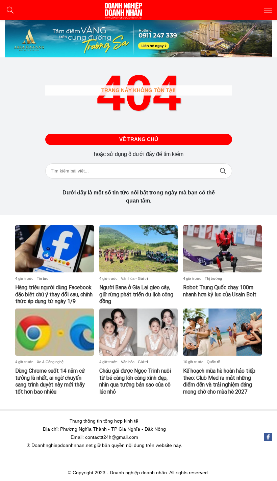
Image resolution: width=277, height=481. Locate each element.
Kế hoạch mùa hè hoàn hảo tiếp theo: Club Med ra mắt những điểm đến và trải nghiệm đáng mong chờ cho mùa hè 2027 (219, 381)
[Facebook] (268, 437)
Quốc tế (213, 362)
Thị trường (213, 278)
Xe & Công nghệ (50, 362)
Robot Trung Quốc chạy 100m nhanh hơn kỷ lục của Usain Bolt (219, 291)
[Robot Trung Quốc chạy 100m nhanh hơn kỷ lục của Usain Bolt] (222, 248)
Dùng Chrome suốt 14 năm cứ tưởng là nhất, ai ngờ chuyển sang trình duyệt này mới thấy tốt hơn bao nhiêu (50, 381)
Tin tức (42, 278)
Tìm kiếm (223, 171)
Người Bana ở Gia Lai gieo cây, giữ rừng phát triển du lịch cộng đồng (136, 294)
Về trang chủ (138, 139)
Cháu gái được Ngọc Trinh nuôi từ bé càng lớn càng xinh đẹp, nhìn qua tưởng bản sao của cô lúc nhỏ (135, 381)
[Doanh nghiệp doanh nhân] (138, 10)
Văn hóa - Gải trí (134, 278)
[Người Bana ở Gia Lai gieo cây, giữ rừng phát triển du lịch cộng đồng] (138, 248)
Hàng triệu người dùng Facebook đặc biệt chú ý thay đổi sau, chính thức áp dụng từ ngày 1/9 (54, 294)
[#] (138, 38)
